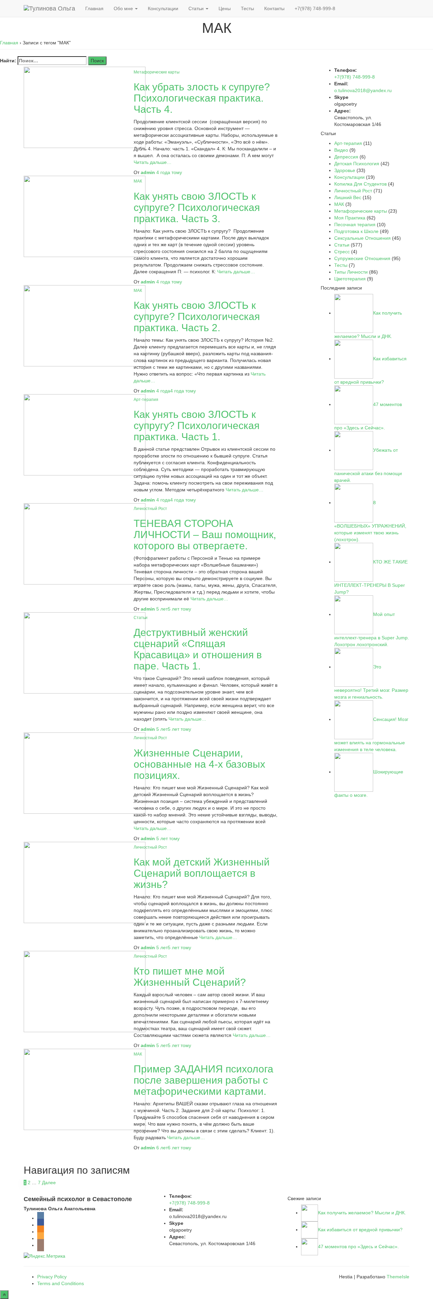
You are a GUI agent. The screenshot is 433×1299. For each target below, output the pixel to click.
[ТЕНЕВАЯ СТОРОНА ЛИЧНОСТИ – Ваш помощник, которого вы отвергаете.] (84, 543)
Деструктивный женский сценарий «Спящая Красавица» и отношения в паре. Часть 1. (198, 649)
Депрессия (346, 156)
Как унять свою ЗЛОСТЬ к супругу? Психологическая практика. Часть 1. (196, 425)
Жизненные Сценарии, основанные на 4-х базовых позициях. (199, 764)
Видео (341, 150)
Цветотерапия (350, 278)
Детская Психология (356, 163)
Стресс (342, 251)
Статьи (196, 8)
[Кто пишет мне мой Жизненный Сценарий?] (84, 991)
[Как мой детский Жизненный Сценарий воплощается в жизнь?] (84, 882)
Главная (94, 8)
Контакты (274, 8)
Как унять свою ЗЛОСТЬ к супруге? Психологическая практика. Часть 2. (197, 316)
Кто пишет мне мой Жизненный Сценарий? (190, 976)
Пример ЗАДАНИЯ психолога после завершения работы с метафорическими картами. (203, 1080)
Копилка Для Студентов (360, 184)
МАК (138, 181)
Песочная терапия (354, 224)
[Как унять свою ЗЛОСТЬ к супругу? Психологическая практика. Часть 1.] (84, 434)
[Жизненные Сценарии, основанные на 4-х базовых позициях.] (84, 772)
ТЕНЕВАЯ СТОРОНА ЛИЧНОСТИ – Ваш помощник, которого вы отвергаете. (205, 534)
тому (169, 172)
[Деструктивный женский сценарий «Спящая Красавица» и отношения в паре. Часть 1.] (84, 652)
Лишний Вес (347, 197)
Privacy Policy (52, 1276)
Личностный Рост (150, 508)
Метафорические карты (157, 72)
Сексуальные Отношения (362, 238)
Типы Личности (351, 272)
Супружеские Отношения (362, 258)
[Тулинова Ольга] (49, 8)
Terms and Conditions (60, 1283)
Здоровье (344, 170)
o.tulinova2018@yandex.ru (363, 90)
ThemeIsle (398, 1276)
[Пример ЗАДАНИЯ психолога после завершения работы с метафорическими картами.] (84, 1089)
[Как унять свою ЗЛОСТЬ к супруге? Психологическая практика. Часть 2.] (84, 325)
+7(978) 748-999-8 (315, 8)
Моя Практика (349, 217)
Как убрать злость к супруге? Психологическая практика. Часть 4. (202, 98)
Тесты (247, 8)
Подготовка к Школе (356, 231)
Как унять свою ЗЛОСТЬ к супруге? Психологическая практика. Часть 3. (197, 207)
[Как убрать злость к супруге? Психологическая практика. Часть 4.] (84, 107)
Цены (225, 8)
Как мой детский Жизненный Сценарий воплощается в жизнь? (202, 873)
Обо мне (124, 8)
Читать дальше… (153, 162)
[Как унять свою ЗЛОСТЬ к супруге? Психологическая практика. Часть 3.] (84, 216)
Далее (49, 1182)
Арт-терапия (146, 399)
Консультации (163, 8)
